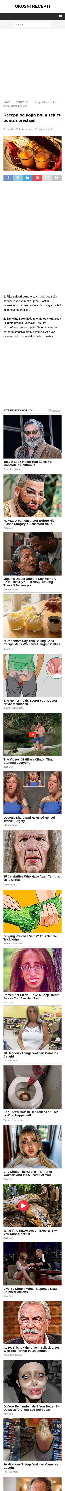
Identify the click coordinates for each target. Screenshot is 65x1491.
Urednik (28, 129)
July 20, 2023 (13, 129)
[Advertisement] (32, 65)
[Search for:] (32, 24)
